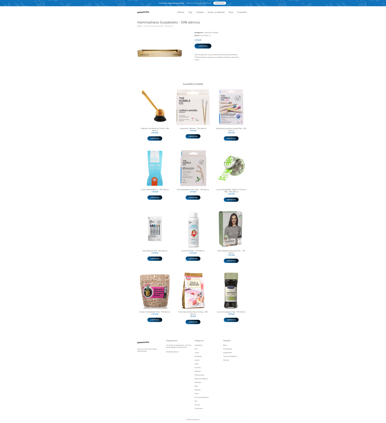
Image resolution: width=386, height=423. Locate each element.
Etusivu (139, 26)
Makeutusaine (199, 375)
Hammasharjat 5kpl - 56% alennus (154, 251)
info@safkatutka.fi (172, 352)
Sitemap (226, 360)
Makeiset (200, 12)
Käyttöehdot (227, 353)
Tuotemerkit (242, 12)
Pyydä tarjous (219, 3)
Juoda (197, 353)
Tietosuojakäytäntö (230, 356)
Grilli (196, 349)
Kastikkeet (198, 356)
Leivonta (198, 367)
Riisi (196, 401)
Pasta (197, 394)
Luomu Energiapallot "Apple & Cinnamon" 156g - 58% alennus (231, 191)
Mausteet (198, 382)
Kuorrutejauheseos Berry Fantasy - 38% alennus (193, 313)
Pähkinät (180, 12)
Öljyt (190, 12)
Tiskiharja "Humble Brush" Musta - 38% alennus (155, 129)
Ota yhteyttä (227, 349)
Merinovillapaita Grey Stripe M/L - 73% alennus (231, 252)
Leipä (196, 364)
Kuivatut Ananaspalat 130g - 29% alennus (155, 312)
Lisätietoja (203, 46)
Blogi (231, 12)
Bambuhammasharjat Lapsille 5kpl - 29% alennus (231, 129)
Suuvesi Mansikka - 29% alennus (193, 251)
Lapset (197, 360)
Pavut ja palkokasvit (202, 397)
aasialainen (198, 345)
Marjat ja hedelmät (216, 12)
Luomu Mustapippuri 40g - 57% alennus (231, 312)
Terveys (197, 405)
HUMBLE (215, 33)
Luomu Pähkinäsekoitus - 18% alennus (155, 190)
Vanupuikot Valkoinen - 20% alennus (193, 128)
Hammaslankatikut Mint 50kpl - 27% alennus (193, 190)
